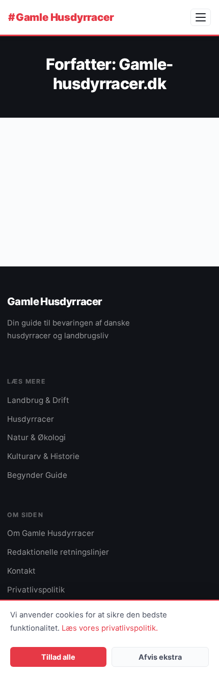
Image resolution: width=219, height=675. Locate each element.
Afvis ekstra (160, 657)
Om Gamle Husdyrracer (50, 533)
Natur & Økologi (36, 437)
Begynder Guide (37, 475)
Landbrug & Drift (38, 400)
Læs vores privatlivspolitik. (110, 628)
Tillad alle (58, 657)
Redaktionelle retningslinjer (58, 552)
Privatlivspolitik (36, 590)
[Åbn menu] (200, 17)
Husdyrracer (30, 419)
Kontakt (21, 571)
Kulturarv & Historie (43, 456)
